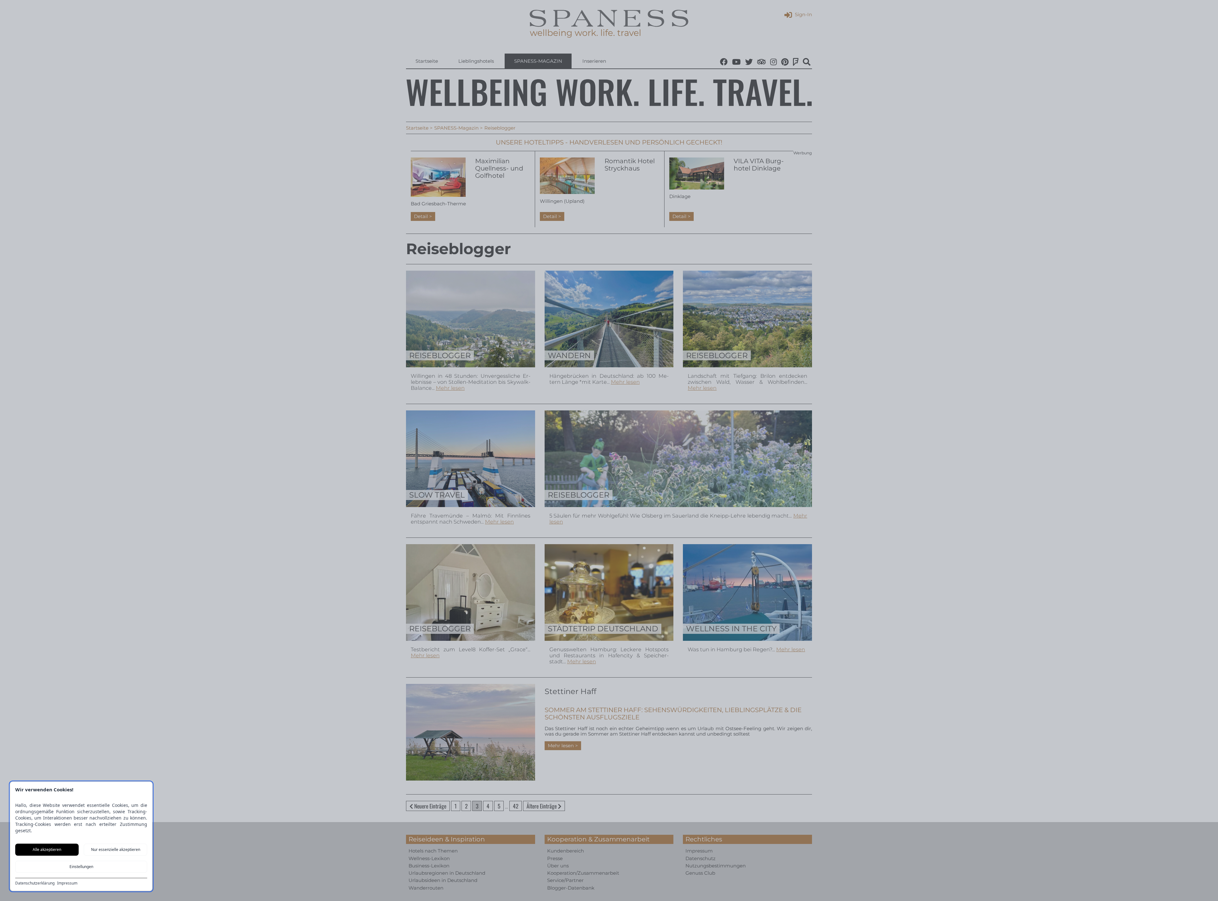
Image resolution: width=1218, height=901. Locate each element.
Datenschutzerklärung (35, 883)
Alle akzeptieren (47, 849)
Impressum (67, 883)
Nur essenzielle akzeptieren (115, 849)
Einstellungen (81, 866)
